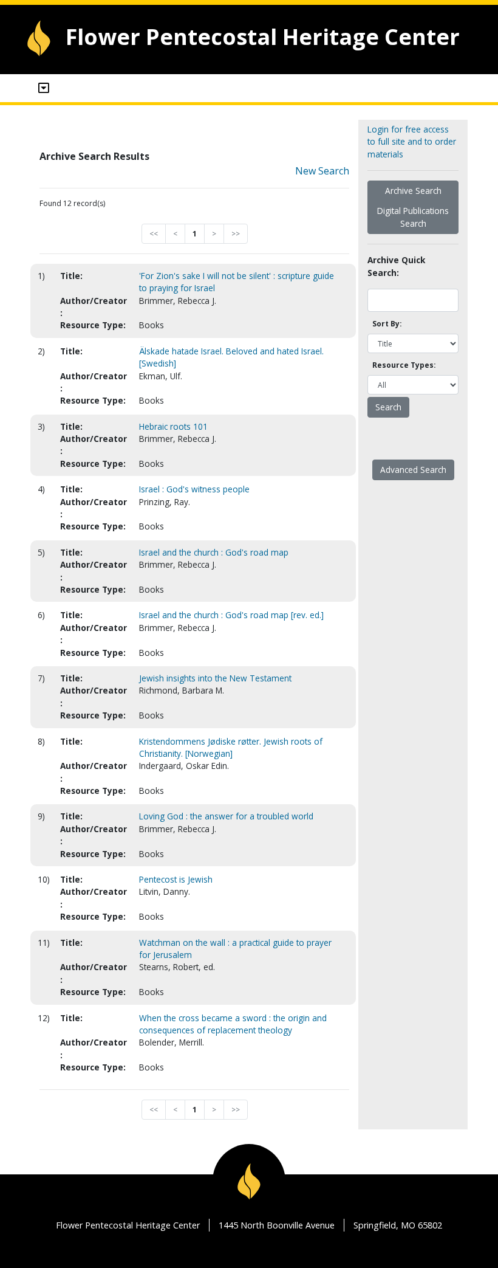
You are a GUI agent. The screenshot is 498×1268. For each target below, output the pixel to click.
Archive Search (413, 190)
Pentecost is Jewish (176, 879)
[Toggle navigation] (43, 88)
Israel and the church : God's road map (213, 552)
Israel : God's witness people (194, 489)
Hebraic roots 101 (173, 426)
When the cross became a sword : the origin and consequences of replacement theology (233, 1024)
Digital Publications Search (413, 217)
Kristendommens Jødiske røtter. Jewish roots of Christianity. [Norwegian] (230, 747)
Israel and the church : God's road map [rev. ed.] (231, 615)
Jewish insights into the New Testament (215, 678)
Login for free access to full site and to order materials (411, 141)
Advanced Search (413, 469)
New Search (322, 170)
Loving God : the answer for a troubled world (226, 816)
